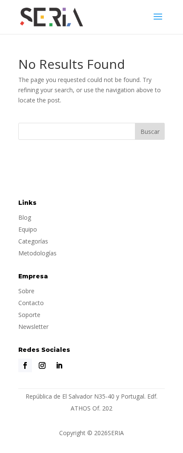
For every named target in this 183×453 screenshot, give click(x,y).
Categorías (33, 241)
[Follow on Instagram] (42, 365)
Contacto (31, 303)
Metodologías (37, 253)
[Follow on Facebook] (25, 365)
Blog (24, 217)
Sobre (26, 291)
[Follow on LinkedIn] (59, 365)
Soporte (29, 315)
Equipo (27, 229)
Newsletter (33, 327)
